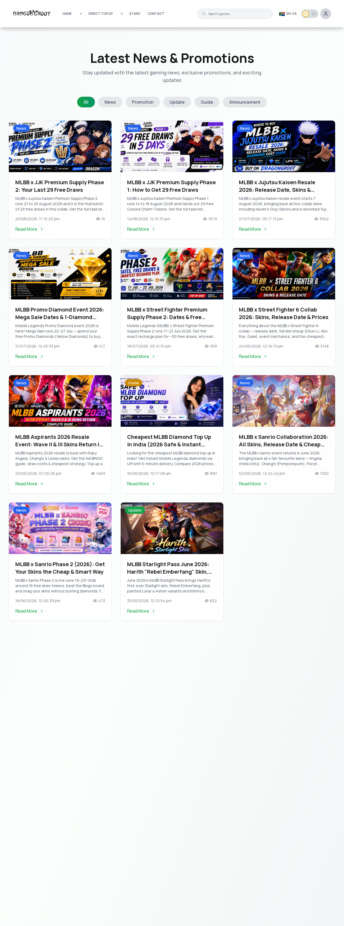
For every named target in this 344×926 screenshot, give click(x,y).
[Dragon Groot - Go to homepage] (32, 14)
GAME (67, 13)
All (86, 102)
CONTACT (156, 13)
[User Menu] (325, 13)
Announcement (244, 102)
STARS (134, 13)
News (110, 102)
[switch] (309, 13)
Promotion (142, 102)
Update (177, 102)
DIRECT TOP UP (100, 13)
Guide (207, 102)
